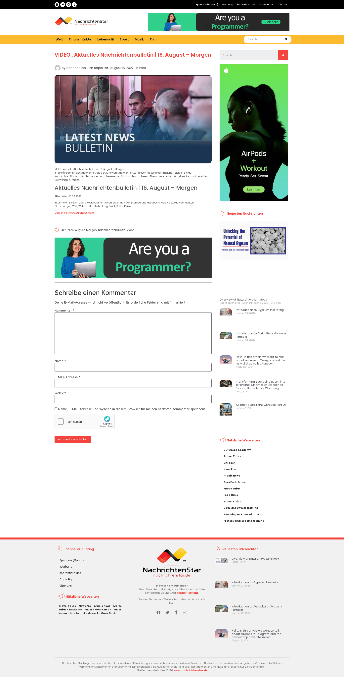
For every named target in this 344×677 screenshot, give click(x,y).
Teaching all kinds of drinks (242, 514)
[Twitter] (62, 4)
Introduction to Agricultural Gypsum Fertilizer (261, 335)
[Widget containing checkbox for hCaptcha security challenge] (85, 421)
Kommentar (64, 310)
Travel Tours (232, 456)
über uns (282, 4)
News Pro (230, 469)
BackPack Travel (235, 482)
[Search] (285, 39)
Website (60, 393)
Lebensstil (105, 39)
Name (60, 361)
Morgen (91, 230)
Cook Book (108, 613)
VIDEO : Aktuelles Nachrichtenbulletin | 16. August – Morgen (133, 54)
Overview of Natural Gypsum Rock (243, 300)
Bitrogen (230, 463)
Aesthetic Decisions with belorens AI (261, 405)
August (80, 230)
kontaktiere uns (246, 4)
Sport (124, 39)
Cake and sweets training (241, 508)
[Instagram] (68, 4)
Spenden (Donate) (207, 4)
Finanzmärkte (80, 39)
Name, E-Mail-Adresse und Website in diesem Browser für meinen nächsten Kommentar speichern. (132, 409)
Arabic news (232, 475)
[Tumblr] (74, 4)
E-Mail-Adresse (67, 377)
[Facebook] (57, 4)
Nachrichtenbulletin (111, 230)
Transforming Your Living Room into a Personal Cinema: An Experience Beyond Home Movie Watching (260, 385)
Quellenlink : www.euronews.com (74, 212)
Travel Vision (232, 501)
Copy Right (266, 4)
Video (131, 230)
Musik (139, 39)
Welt (59, 39)
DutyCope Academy (237, 450)
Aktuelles (67, 230)
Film (153, 39)
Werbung (227, 4)
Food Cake (231, 495)
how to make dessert (84, 613)
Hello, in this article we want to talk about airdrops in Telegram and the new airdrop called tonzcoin (260, 360)
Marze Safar (232, 488)
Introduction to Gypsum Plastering (260, 310)
